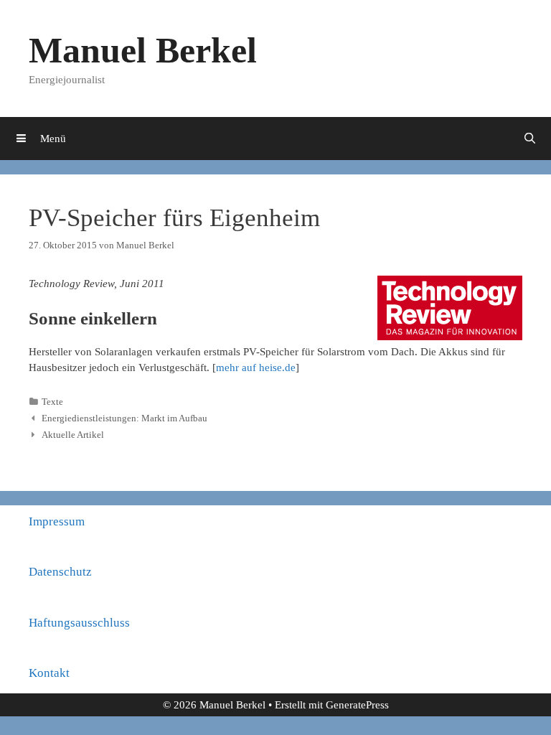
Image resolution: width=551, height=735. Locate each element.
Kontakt (49, 673)
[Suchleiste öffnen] (530, 138)
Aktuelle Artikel (73, 435)
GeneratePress (357, 705)
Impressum (57, 521)
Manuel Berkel (143, 50)
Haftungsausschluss (79, 622)
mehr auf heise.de (256, 367)
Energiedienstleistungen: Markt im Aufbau (124, 418)
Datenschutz (60, 572)
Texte (52, 402)
